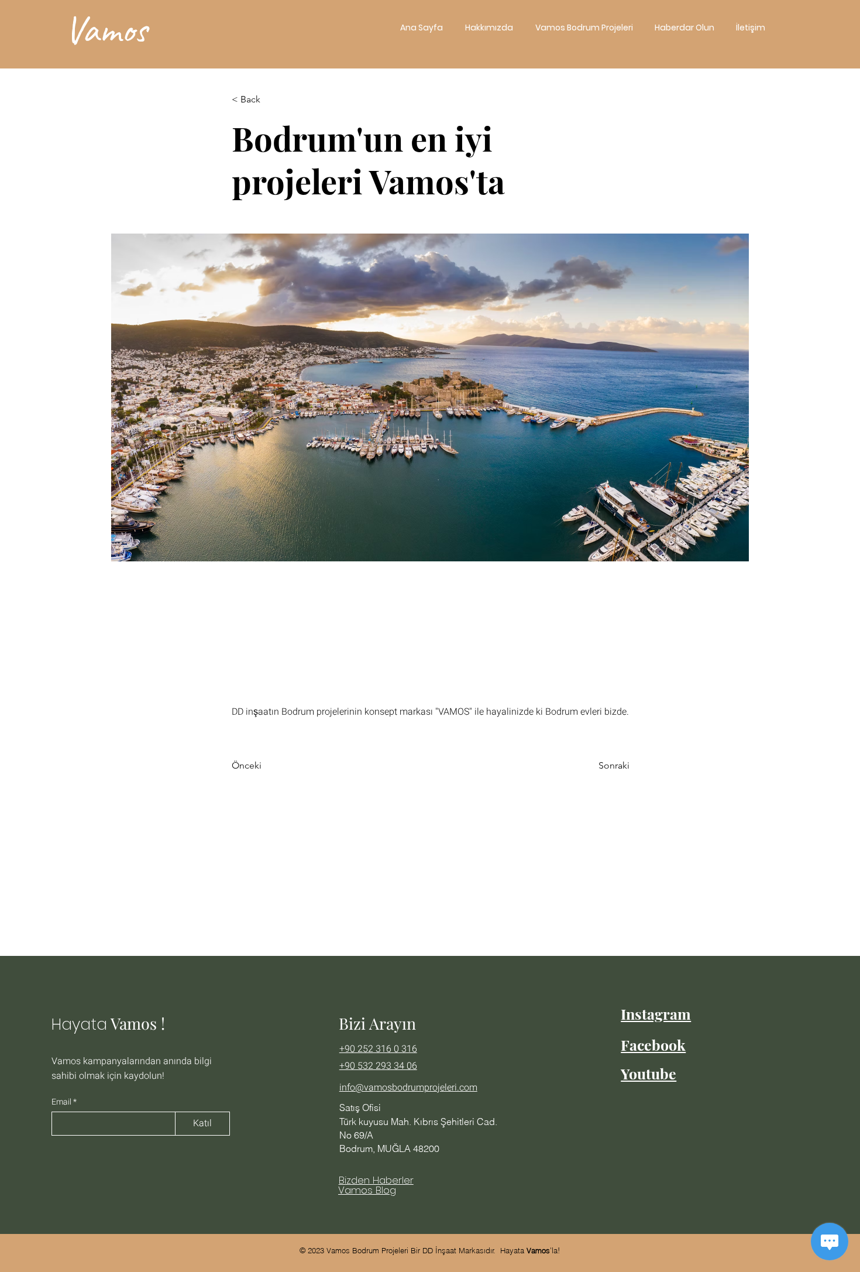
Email (62, 1102)
